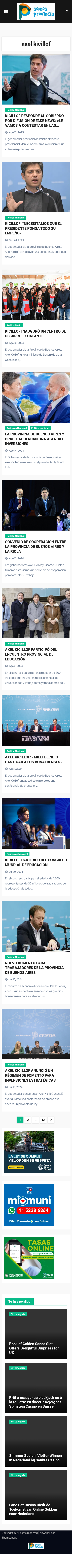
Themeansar (9, 1537)
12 (43, 1120)
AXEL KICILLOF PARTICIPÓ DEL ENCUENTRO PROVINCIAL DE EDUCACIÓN (31, 654)
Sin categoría (18, 1314)
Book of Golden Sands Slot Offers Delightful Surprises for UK (34, 1348)
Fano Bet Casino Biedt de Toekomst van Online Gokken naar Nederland (33, 1509)
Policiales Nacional (17, 428)
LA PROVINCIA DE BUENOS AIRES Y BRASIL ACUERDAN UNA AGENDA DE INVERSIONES (35, 439)
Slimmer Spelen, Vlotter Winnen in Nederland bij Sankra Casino (35, 1458)
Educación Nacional (17, 854)
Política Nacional (15, 109)
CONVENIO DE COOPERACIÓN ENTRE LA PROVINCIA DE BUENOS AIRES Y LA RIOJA (35, 547)
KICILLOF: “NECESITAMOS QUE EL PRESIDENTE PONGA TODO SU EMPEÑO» (33, 228)
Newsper (45, 1533)
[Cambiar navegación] (6, 11)
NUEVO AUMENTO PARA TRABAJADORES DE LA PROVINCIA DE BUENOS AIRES (34, 968)
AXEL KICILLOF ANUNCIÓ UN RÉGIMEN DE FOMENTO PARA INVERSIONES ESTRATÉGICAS (30, 1075)
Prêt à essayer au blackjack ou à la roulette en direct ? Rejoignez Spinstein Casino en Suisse (35, 1402)
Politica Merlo (14, 325)
